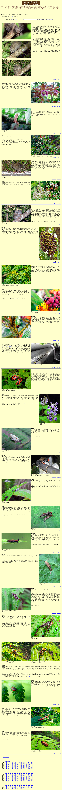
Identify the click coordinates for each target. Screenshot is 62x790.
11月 (6, 761)
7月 (19, 762)
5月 (15, 762)
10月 (26, 762)
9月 (24, 762)
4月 (12, 762)
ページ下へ (59, 79)
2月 (8, 762)
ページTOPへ (54, 79)
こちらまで (12, 16)
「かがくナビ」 (31, 676)
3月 (10, 762)
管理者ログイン (6, 757)
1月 (6, 762)
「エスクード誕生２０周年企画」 (7, 346)
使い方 (54, 19)
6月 (17, 762)
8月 (21, 762)
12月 (9, 761)
